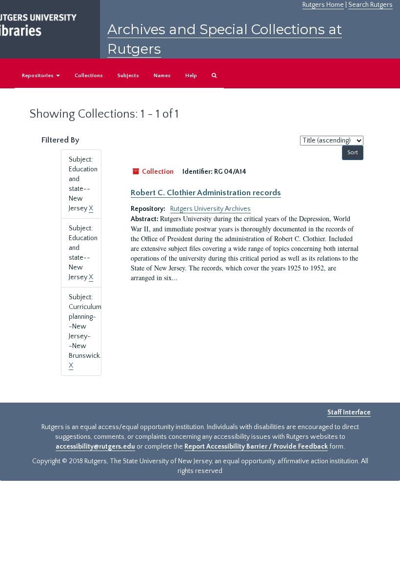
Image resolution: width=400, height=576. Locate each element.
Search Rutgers (370, 5)
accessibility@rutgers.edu (95, 447)
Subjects (128, 76)
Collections (89, 76)
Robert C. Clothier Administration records (206, 192)
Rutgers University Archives (210, 209)
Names (162, 76)
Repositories (38, 76)
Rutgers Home (323, 5)
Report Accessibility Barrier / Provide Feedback (256, 447)
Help (191, 76)
